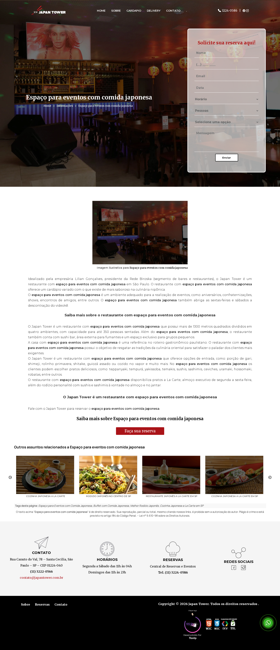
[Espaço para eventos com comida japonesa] (140, 232)
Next (270, 477)
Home (101, 10)
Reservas (42, 604)
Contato (173, 10)
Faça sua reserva (140, 431)
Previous (10, 477)
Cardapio (133, 10)
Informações (65, 106)
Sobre (116, 10)
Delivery (153, 10)
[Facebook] (233, 568)
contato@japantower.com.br (41, 577)
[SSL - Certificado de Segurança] (233, 625)
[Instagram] (243, 568)
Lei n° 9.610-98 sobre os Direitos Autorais (164, 515)
